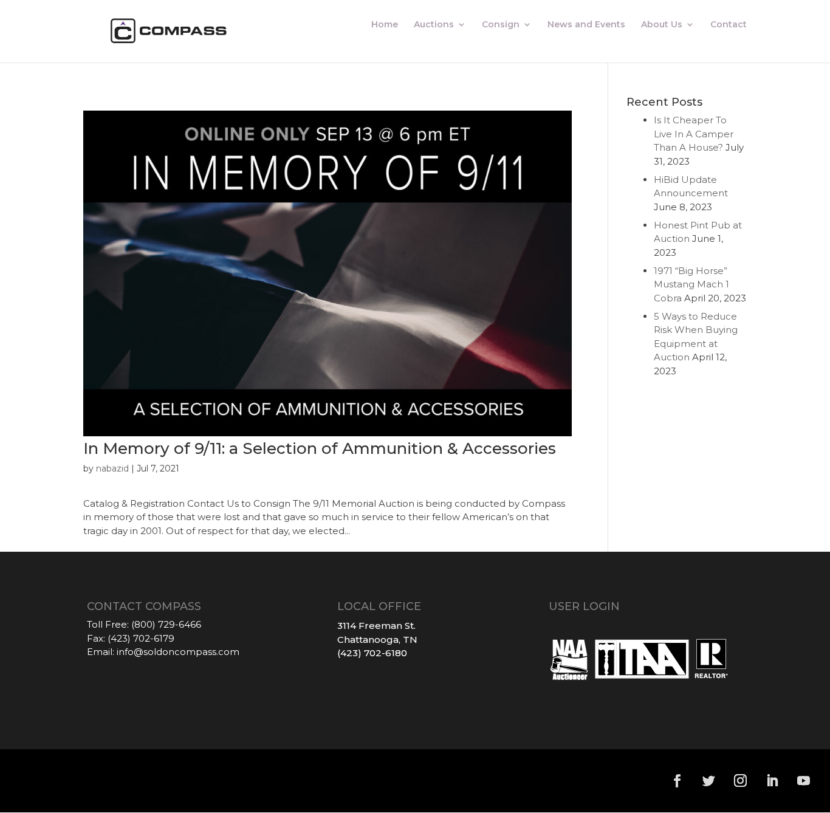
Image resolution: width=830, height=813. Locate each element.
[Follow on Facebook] (677, 781)
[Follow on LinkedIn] (772, 781)
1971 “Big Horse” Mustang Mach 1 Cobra (691, 284)
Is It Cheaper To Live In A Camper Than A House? (693, 133)
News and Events (586, 25)
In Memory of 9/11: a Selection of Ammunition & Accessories (319, 448)
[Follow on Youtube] (804, 781)
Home (384, 25)
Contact (728, 25)
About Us (661, 25)
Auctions (434, 25)
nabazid (112, 468)
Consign (501, 25)
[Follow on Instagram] (740, 781)
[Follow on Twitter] (709, 781)
